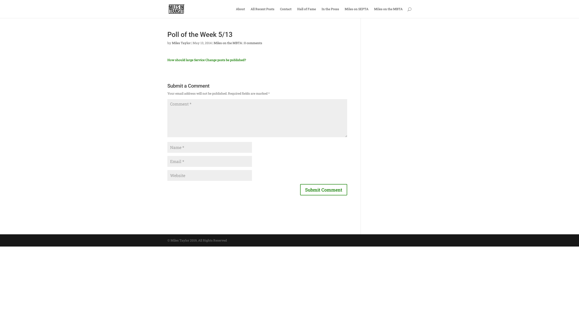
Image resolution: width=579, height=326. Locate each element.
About (240, 9)
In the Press (330, 9)
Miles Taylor (181, 43)
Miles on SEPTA (356, 9)
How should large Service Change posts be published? (206, 60)
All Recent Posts (262, 9)
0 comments (253, 43)
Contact (286, 9)
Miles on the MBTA (388, 9)
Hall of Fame (306, 9)
